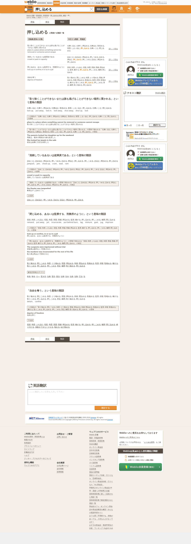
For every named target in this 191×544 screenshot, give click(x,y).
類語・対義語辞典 (96, 438)
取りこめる (31, 266)
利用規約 (27, 443)
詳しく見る (113, 49)
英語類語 (56, 3)
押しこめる (51, 266)
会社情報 (60, 469)
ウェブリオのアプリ (31, 465)
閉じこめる (41, 263)
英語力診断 (77, 3)
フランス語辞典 (95, 456)
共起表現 (63, 3)
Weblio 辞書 (30, 15)
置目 (53, 276)
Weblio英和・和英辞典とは (34, 436)
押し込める (41, 266)
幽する (115, 263)
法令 (67, 276)
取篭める (108, 263)
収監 (46, 324)
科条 (29, 276)
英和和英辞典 (41, 3)
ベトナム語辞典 (95, 466)
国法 (58, 276)
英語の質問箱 (94, 472)
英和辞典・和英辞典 (42, 15)
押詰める (69, 200)
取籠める (90, 263)
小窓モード (114, 11)
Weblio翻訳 (160, 93)
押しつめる (47, 200)
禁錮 (60, 324)
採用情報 (60, 472)
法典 (49, 276)
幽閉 (63, 266)
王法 (81, 276)
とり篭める (56, 263)
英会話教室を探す (122, 3)
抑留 (101, 263)
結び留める (65, 327)
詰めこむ (30, 200)
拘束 (76, 263)
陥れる (57, 327)
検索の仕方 (28, 440)
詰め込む (38, 200)
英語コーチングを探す (108, 3)
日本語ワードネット (55, 417)
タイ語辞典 (93, 463)
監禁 (97, 263)
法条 (71, 276)
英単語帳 (70, 3)
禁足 (59, 266)
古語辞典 (92, 469)
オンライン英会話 (94, 3)
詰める (56, 200)
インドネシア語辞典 (96, 459)
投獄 (29, 324)
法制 (76, 276)
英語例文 (50, 3)
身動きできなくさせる (44, 327)
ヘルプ (26, 455)
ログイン (129, 11)
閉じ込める (80, 266)
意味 (32, 22)
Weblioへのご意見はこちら (129, 437)
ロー (38, 276)
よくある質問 (149, 442)
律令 (33, 276)
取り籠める (70, 266)
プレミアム (121, 11)
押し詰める (78, 200)
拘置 (50, 324)
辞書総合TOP (29, 452)
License (93, 417)
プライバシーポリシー (32, 446)
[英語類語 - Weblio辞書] (30, 1)
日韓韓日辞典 (94, 453)
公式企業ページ (63, 465)
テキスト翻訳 (134, 92)
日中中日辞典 (94, 450)
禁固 (63, 263)
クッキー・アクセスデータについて (37, 458)
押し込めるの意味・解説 (58, 15)
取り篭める (31, 263)
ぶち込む (39, 324)
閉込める (82, 263)
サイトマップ (29, 449)
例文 (47, 22)
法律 (62, 276)
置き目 (43, 276)
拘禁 (49, 263)
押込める (69, 263)
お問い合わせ (62, 437)
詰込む (62, 200)
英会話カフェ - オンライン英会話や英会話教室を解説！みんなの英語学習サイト (101, 509)
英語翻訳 (85, 3)
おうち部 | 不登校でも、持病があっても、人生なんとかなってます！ (101, 519)
